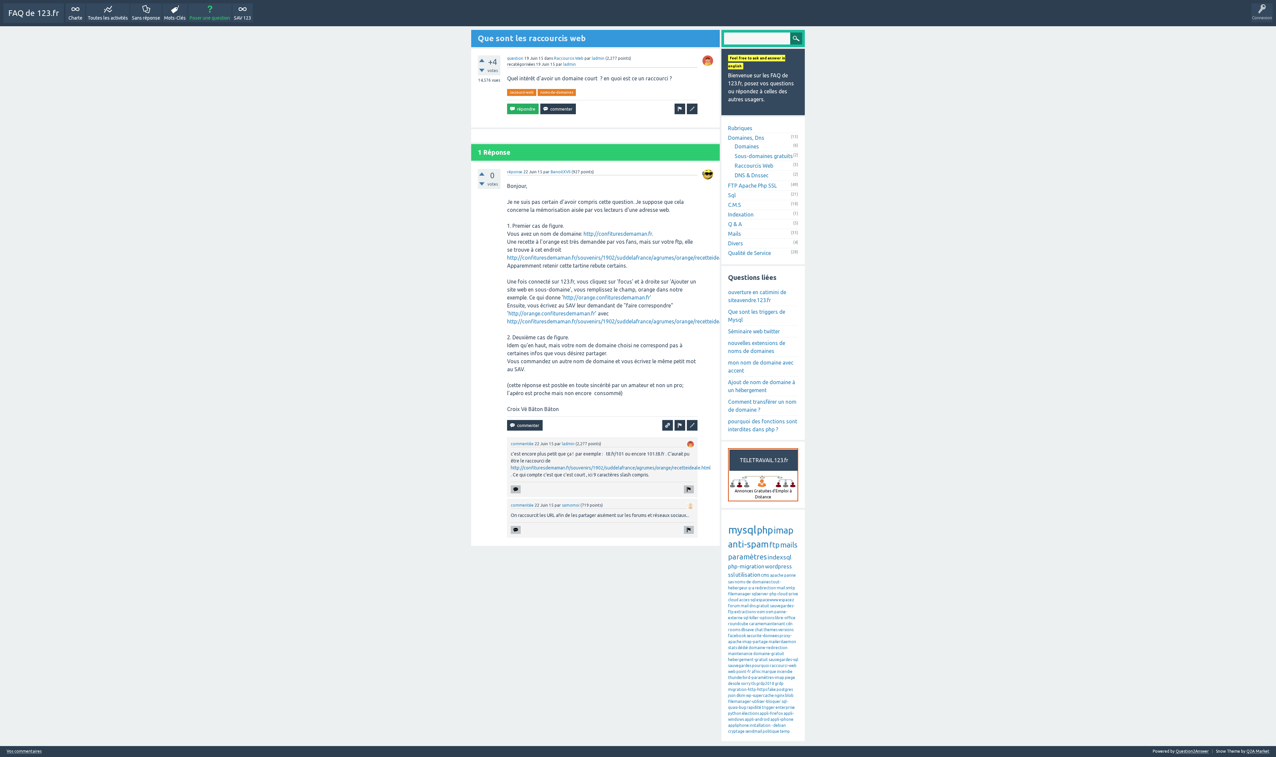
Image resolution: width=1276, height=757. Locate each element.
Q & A (735, 224)
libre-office (785, 618)
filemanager (739, 594)
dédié (743, 647)
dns (752, 606)
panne (790, 575)
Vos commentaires (24, 751)
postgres (785, 689)
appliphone (738, 725)
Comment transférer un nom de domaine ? (762, 406)
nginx (780, 695)
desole (734, 683)
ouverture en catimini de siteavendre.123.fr (757, 296)
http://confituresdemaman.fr (618, 234)
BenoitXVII (561, 172)
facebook (737, 635)
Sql (732, 195)
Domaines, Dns (746, 138)
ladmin (598, 58)
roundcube (738, 624)
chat (759, 630)
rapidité (754, 707)
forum (734, 606)
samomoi (571, 505)
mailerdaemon (782, 641)
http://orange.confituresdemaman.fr (606, 297)
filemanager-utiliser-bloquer (754, 701)
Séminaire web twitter (754, 331)
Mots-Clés (175, 18)
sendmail (753, 731)
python (734, 713)
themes (771, 630)
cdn (789, 624)
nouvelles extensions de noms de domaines (756, 347)
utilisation (747, 574)
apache (777, 575)
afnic (756, 671)
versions (786, 630)
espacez (786, 600)
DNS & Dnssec (752, 175)
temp (785, 731)
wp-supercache (760, 695)
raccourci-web (522, 92)
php (765, 530)
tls (753, 683)
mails (789, 545)
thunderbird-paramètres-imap (756, 677)
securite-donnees (763, 635)
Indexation (741, 214)
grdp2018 (765, 683)
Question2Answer (1192, 751)
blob (789, 695)
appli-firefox (771, 713)
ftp (774, 545)
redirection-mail (770, 588)
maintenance (740, 653)
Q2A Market (1257, 751)
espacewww (767, 600)
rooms (734, 630)
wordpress (778, 566)
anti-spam (748, 544)
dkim (740, 695)
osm (770, 612)
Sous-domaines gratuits (764, 156)
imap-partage (755, 641)
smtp (790, 588)
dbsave (747, 630)
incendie (785, 671)
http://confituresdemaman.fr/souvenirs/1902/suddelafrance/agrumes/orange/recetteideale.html (622, 258)
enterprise (785, 707)
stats (732, 647)
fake (772, 689)
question (515, 58)
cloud (733, 600)
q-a (751, 588)
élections (750, 713)
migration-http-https (747, 689)
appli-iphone (782, 719)
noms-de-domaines (556, 92)
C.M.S (734, 205)
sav (731, 582)
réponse (514, 172)
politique (771, 731)
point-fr (743, 671)
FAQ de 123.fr (33, 13)
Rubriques (740, 128)
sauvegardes (739, 665)
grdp (779, 683)
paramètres (747, 556)
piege (790, 677)
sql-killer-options (758, 618)
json (732, 695)
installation (760, 725)
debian (779, 725)
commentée (522, 444)
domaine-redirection (768, 647)
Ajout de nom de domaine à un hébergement (761, 386)
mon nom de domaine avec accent (761, 367)
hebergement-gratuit (748, 659)
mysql (742, 530)
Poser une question (210, 18)
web (732, 671)
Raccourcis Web (569, 58)
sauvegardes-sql (783, 659)
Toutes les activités (108, 18)
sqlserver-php (764, 594)
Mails (734, 234)
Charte (75, 18)
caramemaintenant (767, 624)
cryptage (736, 731)
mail (745, 606)
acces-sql (747, 600)
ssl (731, 574)
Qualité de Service (749, 253)
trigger (768, 707)
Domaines (747, 146)
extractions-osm (749, 612)
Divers (735, 243)
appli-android (757, 719)
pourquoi (760, 665)
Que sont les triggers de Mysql (756, 316)
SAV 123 (242, 18)
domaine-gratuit (768, 653)
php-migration (746, 566)
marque (769, 671)
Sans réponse (146, 18)
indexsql (780, 557)
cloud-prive (787, 594)
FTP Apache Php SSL (752, 186)
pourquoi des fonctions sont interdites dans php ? (762, 425)
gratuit (762, 606)
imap (784, 530)
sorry (746, 683)
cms (765, 575)
